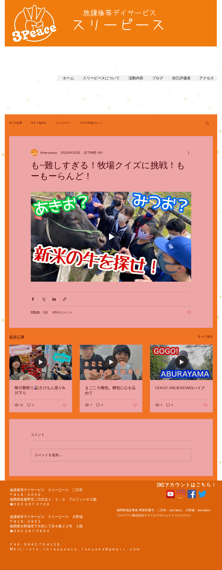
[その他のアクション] (188, 152)
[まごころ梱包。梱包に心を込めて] (111, 362)
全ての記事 (15, 122)
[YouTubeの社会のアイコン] (170, 494)
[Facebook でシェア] (33, 299)
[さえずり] (202, 494)
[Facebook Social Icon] (192, 494)
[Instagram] (181, 494)
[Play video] (111, 237)
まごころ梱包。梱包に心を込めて (110, 390)
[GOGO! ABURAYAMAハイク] (181, 362)
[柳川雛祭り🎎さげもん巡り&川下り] (40, 362)
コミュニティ (63, 122)
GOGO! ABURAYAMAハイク (180, 388)
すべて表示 (205, 336)
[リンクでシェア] (65, 299)
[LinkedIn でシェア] (54, 299)
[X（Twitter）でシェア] (43, 299)
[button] (207, 123)
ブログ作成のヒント (91, 122)
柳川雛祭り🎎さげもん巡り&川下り (40, 390)
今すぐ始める (38, 122)
